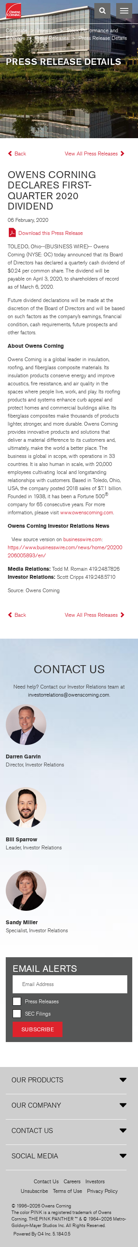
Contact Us (46, 1181)
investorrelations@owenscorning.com (68, 695)
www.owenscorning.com (86, 512)
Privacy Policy (102, 1191)
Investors (46, 30)
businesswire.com (82, 539)
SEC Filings (38, 1014)
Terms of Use (67, 1191)
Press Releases (52, 38)
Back (20, 153)
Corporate (16, 30)
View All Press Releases (92, 153)
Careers (72, 1181)
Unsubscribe (34, 1191)
